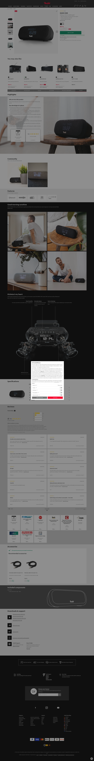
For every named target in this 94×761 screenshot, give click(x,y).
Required (34, 385)
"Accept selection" (35, 379)
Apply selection (39, 397)
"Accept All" (43, 375)
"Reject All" (42, 371)
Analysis (34, 387)
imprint (33, 383)
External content (35, 395)
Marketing (34, 390)
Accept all (55, 397)
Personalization (35, 392)
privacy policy (56, 381)
